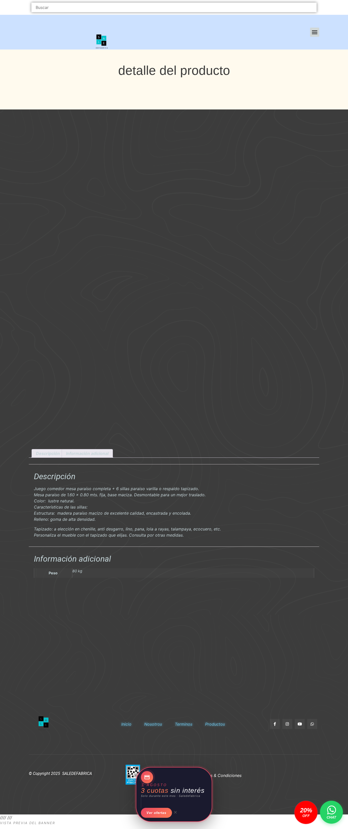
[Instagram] (287, 724)
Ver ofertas (156, 813)
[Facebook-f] (275, 724)
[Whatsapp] (312, 724)
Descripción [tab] (48, 453)
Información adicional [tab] (87, 453)
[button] (314, 32)
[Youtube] (300, 724)
